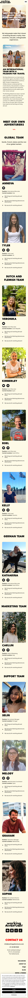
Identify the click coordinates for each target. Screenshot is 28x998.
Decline (14, 992)
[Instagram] (16, 930)
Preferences (14, 994)
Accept (14, 989)
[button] (25, 1)
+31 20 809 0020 (14, 947)
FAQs (24, 967)
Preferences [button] (12, 986)
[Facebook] (7, 930)
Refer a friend (20, 973)
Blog (24, 970)
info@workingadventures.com (14, 944)
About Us (22, 964)
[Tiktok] (20, 930)
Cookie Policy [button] (7, 984)
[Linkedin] (12, 930)
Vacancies (22, 961)
